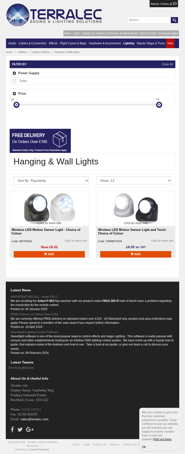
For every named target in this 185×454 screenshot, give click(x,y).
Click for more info (49, 223)
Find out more (162, 439)
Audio (12, 43)
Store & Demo (148, 33)
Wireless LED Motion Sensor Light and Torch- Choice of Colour (132, 231)
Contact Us (88, 33)
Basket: (155, 3)
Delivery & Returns (107, 33)
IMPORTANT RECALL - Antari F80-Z (34, 296)
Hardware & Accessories (105, 43)
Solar (22, 81)
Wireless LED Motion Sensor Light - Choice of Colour (46, 231)
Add (50, 254)
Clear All (167, 64)
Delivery (115, 444)
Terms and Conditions (136, 444)
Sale (170, 43)
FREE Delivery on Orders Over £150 (34, 314)
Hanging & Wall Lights (67, 52)
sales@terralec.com (34, 419)
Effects (53, 43)
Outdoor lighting (40, 52)
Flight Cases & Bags (73, 43)
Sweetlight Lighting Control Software (34, 332)
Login (76, 33)
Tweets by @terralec (21, 368)
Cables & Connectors (32, 43)
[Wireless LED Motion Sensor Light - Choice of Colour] (49, 208)
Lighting (128, 43)
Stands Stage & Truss (151, 43)
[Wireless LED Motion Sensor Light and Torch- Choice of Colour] (136, 208)
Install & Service (129, 33)
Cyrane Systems (39, 449)
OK (144, 447)
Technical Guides (168, 33)
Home (67, 33)
